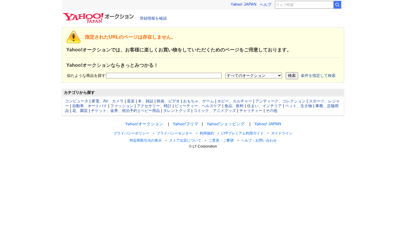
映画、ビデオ (168, 101)
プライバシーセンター (174, 133)
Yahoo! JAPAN (243, 4)
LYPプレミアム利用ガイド (242, 133)
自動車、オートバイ (89, 106)
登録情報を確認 (153, 18)
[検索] (337, 5)
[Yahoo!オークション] (99, 15)
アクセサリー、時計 (154, 106)
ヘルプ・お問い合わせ (259, 140)
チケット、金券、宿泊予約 (114, 110)
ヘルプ (265, 4)
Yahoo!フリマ (185, 123)
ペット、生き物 (298, 106)
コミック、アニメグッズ (214, 110)
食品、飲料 (234, 106)
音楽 (131, 101)
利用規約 (207, 133)
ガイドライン (281, 133)
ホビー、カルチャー (234, 101)
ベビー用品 (150, 110)
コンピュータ (76, 101)
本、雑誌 (145, 101)
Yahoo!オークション (144, 123)
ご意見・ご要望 (221, 140)
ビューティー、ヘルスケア (198, 106)
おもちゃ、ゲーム (198, 101)
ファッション (121, 106)
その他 (271, 110)
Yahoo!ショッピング (226, 123)
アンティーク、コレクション (280, 101)
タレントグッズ (176, 110)
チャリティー (250, 110)
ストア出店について (185, 140)
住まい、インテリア (264, 106)
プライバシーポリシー (131, 133)
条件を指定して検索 (318, 75)
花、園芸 (80, 110)
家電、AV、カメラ (108, 101)
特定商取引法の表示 (146, 140)
